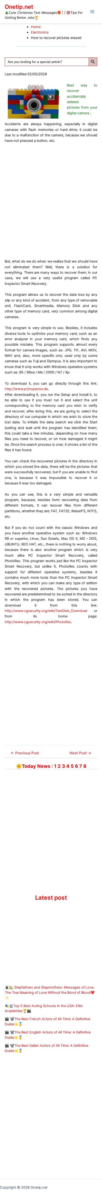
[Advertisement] (51, 200)
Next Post (80, 753)
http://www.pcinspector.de (26, 389)
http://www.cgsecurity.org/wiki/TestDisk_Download (46, 611)
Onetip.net (19, 6)
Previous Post (25, 753)
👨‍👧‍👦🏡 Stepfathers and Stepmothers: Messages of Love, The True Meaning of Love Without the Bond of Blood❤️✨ (50, 992)
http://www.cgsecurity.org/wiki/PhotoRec (38, 622)
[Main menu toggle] (92, 12)
